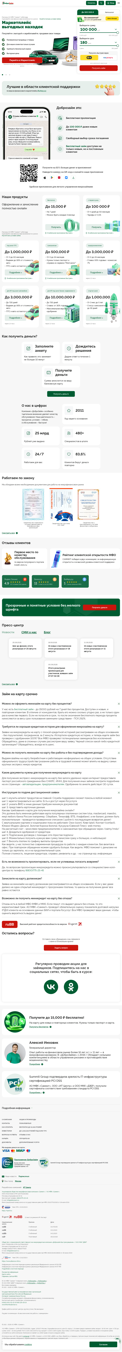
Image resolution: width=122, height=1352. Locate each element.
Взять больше (112, 18)
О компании (7, 1119)
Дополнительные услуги (29, 1142)
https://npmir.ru (7, 1211)
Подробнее (34, 1064)
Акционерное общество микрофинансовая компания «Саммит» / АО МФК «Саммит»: (31, 1192)
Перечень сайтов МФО (10, 1276)
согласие (26, 1336)
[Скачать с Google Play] (52, 177)
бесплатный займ (24, 709)
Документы (6, 1142)
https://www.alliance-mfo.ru (11, 1261)
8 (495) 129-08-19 (21, 1302)
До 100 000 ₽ (88, 12)
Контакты (6, 1123)
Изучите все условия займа (11, 235)
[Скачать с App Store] (44, 177)
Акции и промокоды (27, 1119)
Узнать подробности (22, 60)
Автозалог (109, 12)
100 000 (88, 29)
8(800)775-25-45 (34, 870)
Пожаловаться (25, 1123)
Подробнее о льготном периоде (13, 1269)
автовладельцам (31, 784)
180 (83, 42)
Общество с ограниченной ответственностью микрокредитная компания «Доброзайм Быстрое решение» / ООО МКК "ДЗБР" (44, 1242)
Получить (56, 227)
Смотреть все (8, 533)
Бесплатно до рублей (30, 1127)
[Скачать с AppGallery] (59, 177)
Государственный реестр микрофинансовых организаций (21, 1292)
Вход (112, 3)
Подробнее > (15, 272)
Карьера (5, 1138)
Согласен (103, 1344)
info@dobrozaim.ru (13, 1200)
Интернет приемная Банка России (13, 1296)
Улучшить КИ (24, 1138)
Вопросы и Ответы (9, 1134)
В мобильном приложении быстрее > (60, 233)
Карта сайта (6, 1274)
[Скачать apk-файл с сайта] (73, 177)
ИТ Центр (27, 1187)
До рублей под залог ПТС (33, 1131)
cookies (28, 1344)
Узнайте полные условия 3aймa (50, 19)
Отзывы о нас (24, 1134)
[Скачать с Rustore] (66, 177)
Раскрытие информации (10, 1272)
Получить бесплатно (38, 1027)
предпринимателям (53, 784)
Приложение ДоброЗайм (26, 1160)
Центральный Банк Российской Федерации (16, 1294)
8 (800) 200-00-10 (8, 1302)
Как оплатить (7, 1127)
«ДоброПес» (40, 1283)
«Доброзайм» (32, 1281)
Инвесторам (7, 1131)
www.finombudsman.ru (9, 1304)
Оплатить (91, 3)
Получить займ (98, 68)
